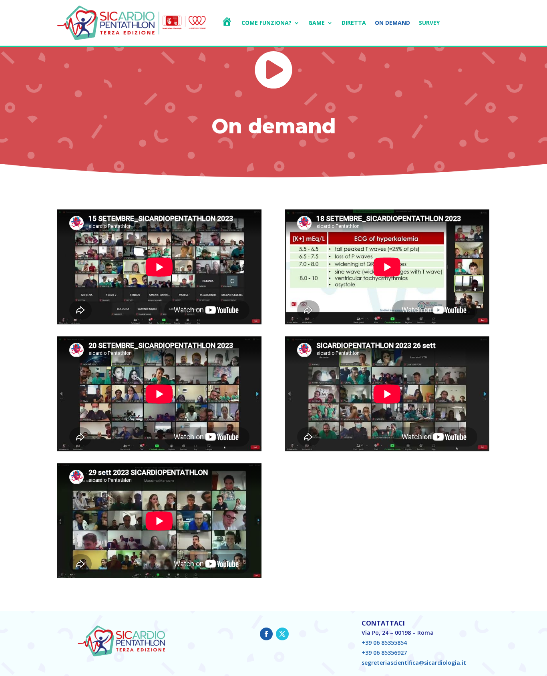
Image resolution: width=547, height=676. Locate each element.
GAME (316, 22)
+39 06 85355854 (384, 642)
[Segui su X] (282, 634)
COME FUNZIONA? (266, 22)
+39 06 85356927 (384, 652)
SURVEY (429, 22)
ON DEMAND (392, 22)
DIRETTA (354, 22)
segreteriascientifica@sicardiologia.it (414, 662)
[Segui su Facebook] (266, 634)
